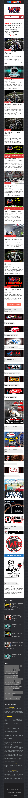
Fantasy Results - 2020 (16, 155)
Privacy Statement (8, 788)
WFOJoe (16, 35)
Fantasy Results (8, 155)
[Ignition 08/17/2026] (8, 626)
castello (17, 666)
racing (6, 33)
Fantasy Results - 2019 (16, 208)
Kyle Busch (15, 677)
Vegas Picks (7, 690)
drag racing (16, 668)
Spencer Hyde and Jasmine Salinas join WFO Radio (17, 617)
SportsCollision (11, 688)
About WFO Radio (10, 789)
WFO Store (14, 791)
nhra (12, 31)
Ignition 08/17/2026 (16, 624)
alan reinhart (7, 666)
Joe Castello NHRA (14, 675)
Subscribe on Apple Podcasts (14, 555)
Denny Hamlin (7, 668)
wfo (12, 35)
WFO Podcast (7, 49)
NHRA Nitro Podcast (8, 684)
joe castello (7, 675)
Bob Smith (13, 666)
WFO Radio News (12, 235)
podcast (16, 31)
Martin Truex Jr (8, 679)
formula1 (17, 669)
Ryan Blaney (13, 33)
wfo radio (17, 698)
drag (5, 27)
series (6, 688)
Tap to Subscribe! (14, 795)
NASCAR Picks (18, 680)
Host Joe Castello (14, 671)
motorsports (13, 29)
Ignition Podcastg (15, 27)
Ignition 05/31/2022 (9, 79)
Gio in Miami (7, 671)
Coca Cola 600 (15, 25)
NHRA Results (7, 686)
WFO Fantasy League (9, 695)
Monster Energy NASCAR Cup (17, 679)
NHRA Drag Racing (11, 682)
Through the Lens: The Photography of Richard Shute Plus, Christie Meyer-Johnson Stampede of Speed (14, 645)
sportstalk (7, 35)
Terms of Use (15, 788)
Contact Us (21, 788)
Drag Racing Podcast (9, 669)
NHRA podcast (16, 684)
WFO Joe (6, 698)
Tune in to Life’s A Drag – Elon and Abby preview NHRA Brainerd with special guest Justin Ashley (13, 606)
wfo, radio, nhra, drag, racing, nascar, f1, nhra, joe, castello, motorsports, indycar (13, 692)
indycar (13, 673)
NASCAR (7, 31)
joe (16, 673)
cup (20, 666)
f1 (8, 27)
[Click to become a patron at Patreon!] (14, 306)
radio (20, 686)
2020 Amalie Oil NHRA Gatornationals (14, 792)
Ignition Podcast (8, 673)
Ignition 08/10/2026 (16, 654)
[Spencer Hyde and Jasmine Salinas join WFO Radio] (8, 617)
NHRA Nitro (18, 682)
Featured (6, 235)
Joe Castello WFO (8, 677)
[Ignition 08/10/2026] (8, 656)
